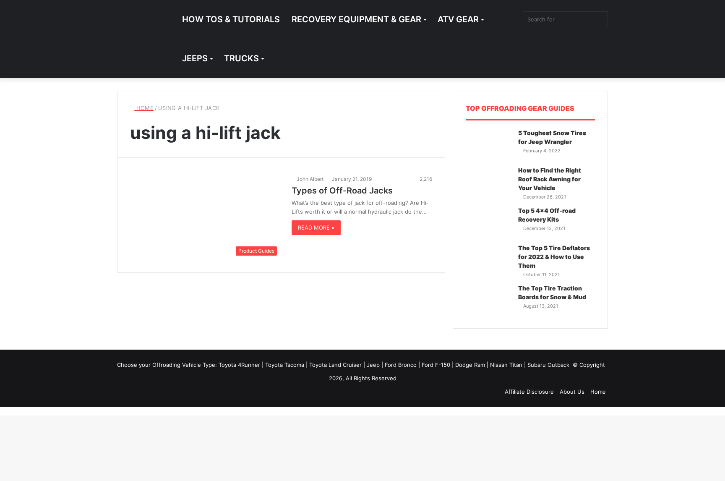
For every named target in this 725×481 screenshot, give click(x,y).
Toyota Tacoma (285, 364)
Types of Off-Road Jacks (342, 191)
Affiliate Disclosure (529, 391)
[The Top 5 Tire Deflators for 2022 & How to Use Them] (489, 259)
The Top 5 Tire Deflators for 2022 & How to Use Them (554, 256)
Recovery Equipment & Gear (356, 19)
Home (144, 108)
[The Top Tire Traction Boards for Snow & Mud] (489, 300)
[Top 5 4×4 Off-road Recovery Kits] (489, 222)
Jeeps (195, 58)
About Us (572, 391)
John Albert (310, 179)
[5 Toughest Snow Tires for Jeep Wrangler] (489, 144)
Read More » (316, 227)
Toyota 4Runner (240, 364)
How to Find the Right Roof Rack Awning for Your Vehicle (549, 179)
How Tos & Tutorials (231, 19)
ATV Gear (458, 19)
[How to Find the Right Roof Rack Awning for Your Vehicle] (489, 182)
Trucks (241, 58)
